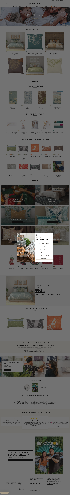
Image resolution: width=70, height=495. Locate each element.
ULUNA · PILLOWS (44, 249)
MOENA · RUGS (44, 246)
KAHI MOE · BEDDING (44, 243)
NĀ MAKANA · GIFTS (44, 255)
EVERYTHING (44, 258)
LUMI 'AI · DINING (44, 252)
